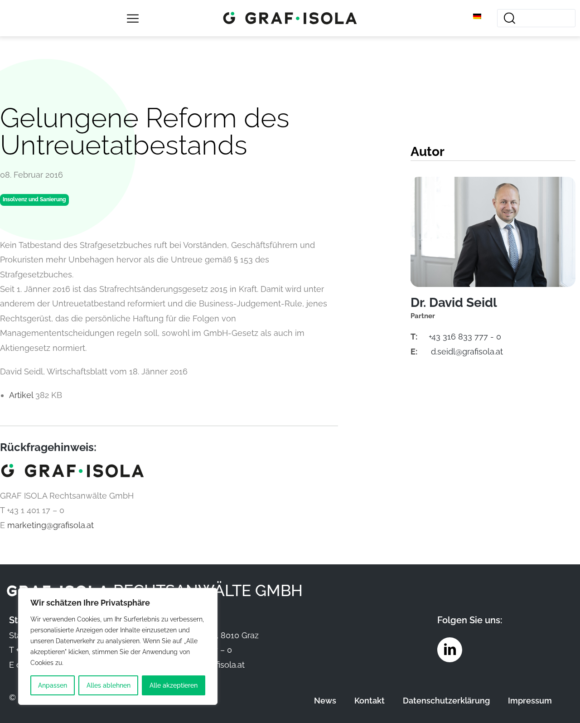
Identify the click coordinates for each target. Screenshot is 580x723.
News (325, 700)
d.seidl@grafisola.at (467, 351)
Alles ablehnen (108, 685)
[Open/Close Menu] (132, 18)
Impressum (530, 700)
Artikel (22, 395)
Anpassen (52, 685)
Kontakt (369, 700)
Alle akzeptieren (174, 685)
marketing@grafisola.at (50, 525)
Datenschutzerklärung (446, 700)
